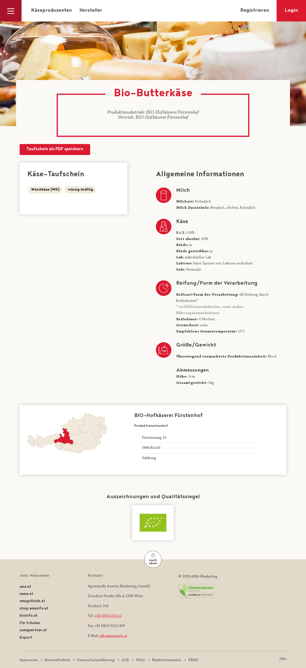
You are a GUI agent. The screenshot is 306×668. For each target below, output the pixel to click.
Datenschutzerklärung (96, 660)
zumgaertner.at (33, 630)
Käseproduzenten (51, 11)
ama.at (25, 586)
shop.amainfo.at (34, 608)
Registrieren (254, 11)
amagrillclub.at (32, 601)
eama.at (26, 594)
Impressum (29, 660)
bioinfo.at (29, 615)
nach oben (153, 562)
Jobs (282, 659)
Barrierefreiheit (57, 660)
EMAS (193, 660)
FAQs (140, 660)
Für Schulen (30, 623)
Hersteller (90, 11)
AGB (125, 660)
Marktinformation (166, 660)
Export (26, 637)
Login (291, 11)
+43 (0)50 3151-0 (107, 616)
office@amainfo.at (113, 636)
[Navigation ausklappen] (11, 10)
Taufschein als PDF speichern (55, 149)
